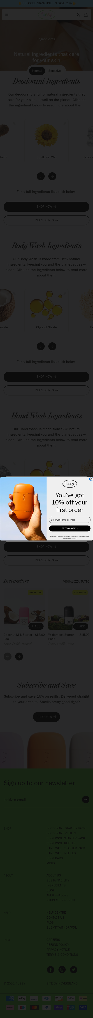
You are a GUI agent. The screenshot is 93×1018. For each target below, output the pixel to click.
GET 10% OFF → (69, 528)
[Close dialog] (91, 479)
